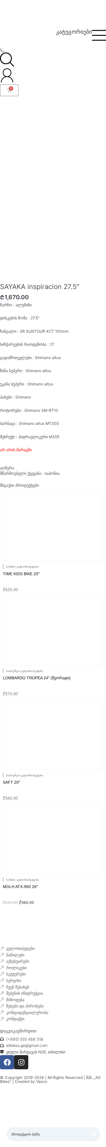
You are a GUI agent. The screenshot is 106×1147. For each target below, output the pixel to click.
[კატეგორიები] (99, 35)
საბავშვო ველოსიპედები (24, 671)
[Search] (93, 1134)
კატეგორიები (74, 31)
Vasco (41, 1081)
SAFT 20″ (11, 782)
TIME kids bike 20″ (21, 574)
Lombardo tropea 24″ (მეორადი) (37, 678)
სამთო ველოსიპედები (22, 566)
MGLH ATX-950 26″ (20, 886)
